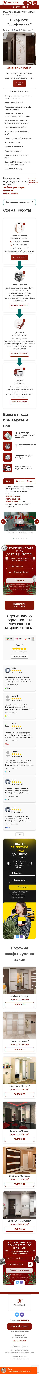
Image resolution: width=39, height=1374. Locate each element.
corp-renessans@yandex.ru (20, 1331)
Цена (8, 481)
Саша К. (15, 724)
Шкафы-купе (20, 12)
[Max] (21, 937)
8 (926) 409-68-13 (21, 248)
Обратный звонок (19, 1326)
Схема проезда (19, 1341)
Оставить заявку (20, 257)
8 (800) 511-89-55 (21, 241)
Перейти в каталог (19, 402)
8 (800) (19, 1320)
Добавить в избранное (19, 1346)
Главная (7, 12)
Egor (13, 807)
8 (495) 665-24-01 (20, 245)
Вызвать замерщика (19, 305)
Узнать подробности (32, 181)
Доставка (20, 481)
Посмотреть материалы (19, 605)
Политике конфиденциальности (18, 587)
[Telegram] (17, 937)
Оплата (30, 481)
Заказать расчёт (19, 83)
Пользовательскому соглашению (18, 589)
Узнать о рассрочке (19, 353)
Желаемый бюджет (21, 572)
